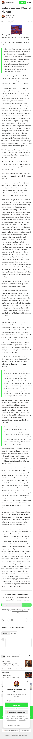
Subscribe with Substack (17, 712)
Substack (7, 735)
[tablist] (9, 633)
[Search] (30, 656)
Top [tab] (4, 656)
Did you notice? (6, 675)
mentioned (17, 37)
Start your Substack (11, 730)
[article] (16, 664)
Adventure (5, 661)
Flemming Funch (10, 15)
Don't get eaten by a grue (9, 664)
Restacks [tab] (13, 633)
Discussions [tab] (15, 656)
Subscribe (22, 2)
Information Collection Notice (20, 611)
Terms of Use (25, 609)
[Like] (3, 21)
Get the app (25, 730)
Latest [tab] (8, 656)
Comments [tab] (6, 633)
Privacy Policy (22, 720)
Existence (5, 673)
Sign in (29, 2)
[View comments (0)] (8, 21)
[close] (27, 681)
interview (26, 37)
